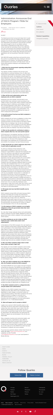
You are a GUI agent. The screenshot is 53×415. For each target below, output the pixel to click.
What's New (6, 346)
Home (2, 402)
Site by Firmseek (18, 404)
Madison (12, 389)
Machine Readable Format (40, 402)
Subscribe (5, 358)
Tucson (41, 394)
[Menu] (48, 7)
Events (4, 350)
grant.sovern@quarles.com (18, 331)
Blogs (4, 354)
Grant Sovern (39, 29)
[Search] (45, 7)
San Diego (13, 394)
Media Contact (7, 362)
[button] (35, 411)
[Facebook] (21, 412)
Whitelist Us (6, 360)
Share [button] (4, 31)
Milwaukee (27, 389)
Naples (12, 392)
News (4, 348)
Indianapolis (42, 387)
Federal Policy (7, 356)
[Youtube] (30, 412)
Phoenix (27, 392)
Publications (6, 352)
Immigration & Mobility (42, 38)
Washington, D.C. (14, 396)
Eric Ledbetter (40, 32)
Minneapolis (42, 389)
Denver (27, 387)
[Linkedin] (18, 412)
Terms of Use (23, 402)
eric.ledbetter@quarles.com (9, 334)
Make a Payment (8, 402)
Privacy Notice (30, 402)
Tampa (26, 394)
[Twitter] (26, 412)
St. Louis (41, 392)
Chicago (12, 387)
